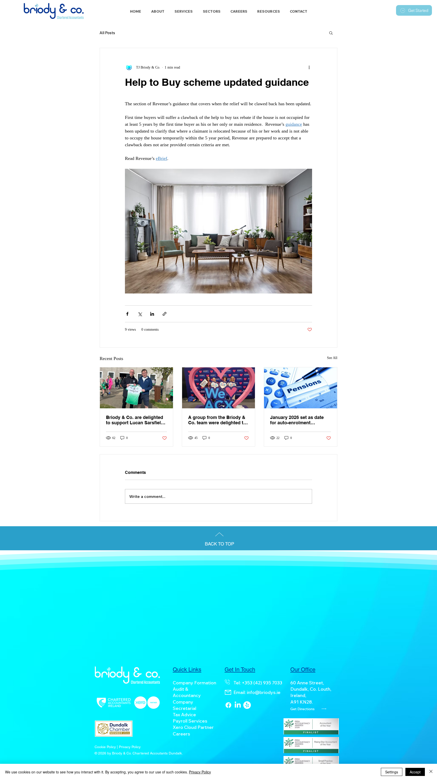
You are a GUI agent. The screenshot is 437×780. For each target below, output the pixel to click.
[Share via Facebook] (127, 313)
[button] (212, 11)
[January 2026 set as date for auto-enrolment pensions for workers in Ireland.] (300, 387)
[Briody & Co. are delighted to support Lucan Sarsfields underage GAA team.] (136, 387)
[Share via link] (164, 313)
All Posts (107, 32)
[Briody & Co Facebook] (228, 705)
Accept (415, 771)
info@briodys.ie (263, 692)
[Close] (431, 772)
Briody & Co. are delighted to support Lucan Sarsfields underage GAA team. (136, 420)
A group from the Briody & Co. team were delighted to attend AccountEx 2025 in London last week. (217, 420)
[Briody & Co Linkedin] (238, 705)
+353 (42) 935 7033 (262, 683)
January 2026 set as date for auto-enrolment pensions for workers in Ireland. (297, 420)
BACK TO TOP (219, 543)
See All (332, 358)
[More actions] (309, 67)
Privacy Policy (200, 771)
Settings (391, 771)
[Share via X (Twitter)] (139, 313)
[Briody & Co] (247, 705)
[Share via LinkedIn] (152, 313)
